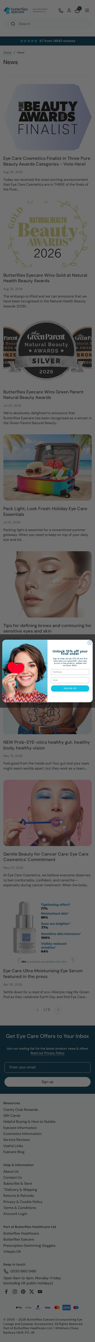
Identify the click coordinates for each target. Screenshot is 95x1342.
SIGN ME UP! (70, 688)
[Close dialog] (90, 643)
